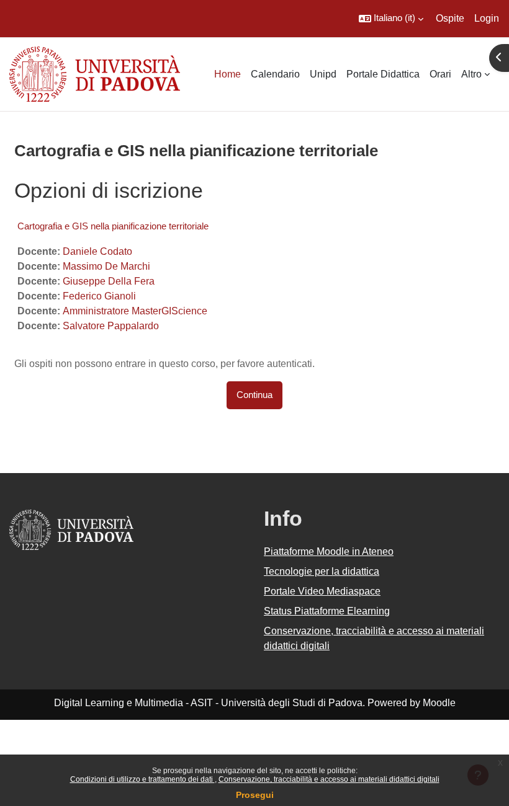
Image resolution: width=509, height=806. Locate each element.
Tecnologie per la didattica (321, 571)
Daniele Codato (97, 251)
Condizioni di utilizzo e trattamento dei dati (142, 779)
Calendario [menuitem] (275, 74)
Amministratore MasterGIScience (135, 311)
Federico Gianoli (99, 296)
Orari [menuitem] (440, 74)
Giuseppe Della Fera (109, 281)
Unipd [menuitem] (323, 74)
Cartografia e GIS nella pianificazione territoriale (113, 226)
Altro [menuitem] (471, 74)
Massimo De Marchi (106, 266)
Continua (254, 395)
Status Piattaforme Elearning (327, 611)
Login (486, 18)
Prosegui (255, 795)
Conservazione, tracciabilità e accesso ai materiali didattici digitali (328, 779)
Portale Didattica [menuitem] (383, 74)
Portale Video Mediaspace (322, 591)
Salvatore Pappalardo (111, 326)
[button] (391, 18)
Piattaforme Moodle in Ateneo (329, 551)
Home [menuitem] (227, 74)
